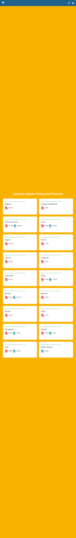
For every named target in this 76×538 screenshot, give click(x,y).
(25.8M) (46, 208)
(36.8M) (10, 351)
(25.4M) (10, 261)
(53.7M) (46, 315)
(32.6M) (46, 297)
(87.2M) (10, 297)
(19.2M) (10, 333)
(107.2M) (10, 226)
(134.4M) (10, 243)
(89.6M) (46, 279)
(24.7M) (10, 315)
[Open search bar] (69, 2)
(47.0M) (10, 208)
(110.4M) (54, 279)
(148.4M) (19, 226)
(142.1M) (18, 297)
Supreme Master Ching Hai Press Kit (15, 201)
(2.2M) (46, 261)
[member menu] (73, 2)
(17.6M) (18, 351)
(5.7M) (54, 333)
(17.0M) (18, 333)
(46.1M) (10, 279)
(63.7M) (46, 351)
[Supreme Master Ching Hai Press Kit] (3, 3)
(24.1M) (46, 243)
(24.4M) (46, 333)
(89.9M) (46, 226)
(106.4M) (54, 226)
